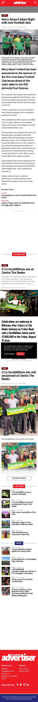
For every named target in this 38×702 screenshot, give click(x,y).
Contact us (5, 673)
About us (5, 669)
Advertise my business (9, 676)
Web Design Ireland (18, 699)
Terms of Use (23, 669)
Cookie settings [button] (9, 354)
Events (4, 678)
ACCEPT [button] (20, 354)
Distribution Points (8, 671)
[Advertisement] (19, 232)
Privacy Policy (24, 671)
